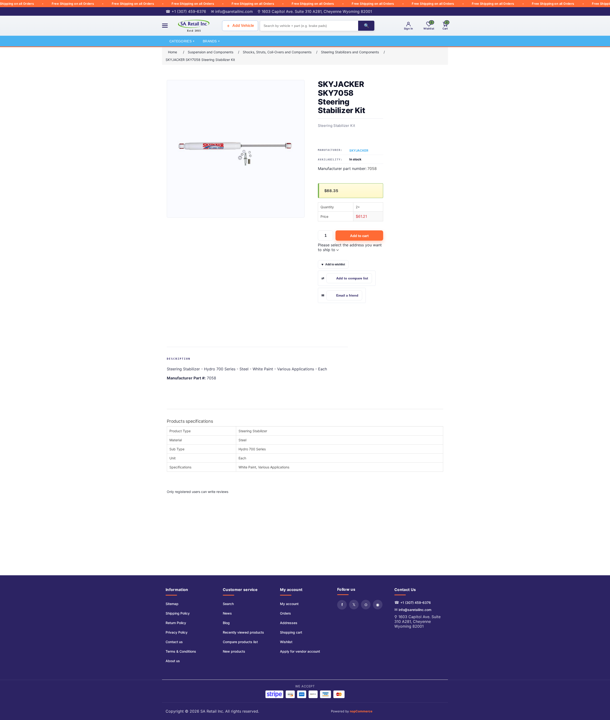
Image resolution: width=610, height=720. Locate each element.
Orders (285, 613)
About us (173, 661)
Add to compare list (352, 278)
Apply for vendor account (300, 651)
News (227, 613)
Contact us (174, 642)
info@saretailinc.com (415, 610)
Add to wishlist (335, 264)
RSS (366, 604)
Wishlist (286, 642)
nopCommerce (361, 711)
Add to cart (359, 236)
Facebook (342, 605)
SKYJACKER (358, 150)
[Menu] (165, 26)
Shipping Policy (178, 613)
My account (289, 604)
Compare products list (240, 642)
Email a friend (347, 295)
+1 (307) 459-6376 (415, 603)
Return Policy (176, 623)
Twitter (354, 604)
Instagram (377, 604)
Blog (226, 623)
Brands (211, 41)
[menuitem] (181, 603)
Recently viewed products (243, 632)
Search (228, 604)
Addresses (288, 623)
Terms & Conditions (181, 651)
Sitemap (172, 604)
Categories (181, 41)
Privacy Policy (177, 632)
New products (234, 651)
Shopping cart (291, 632)
